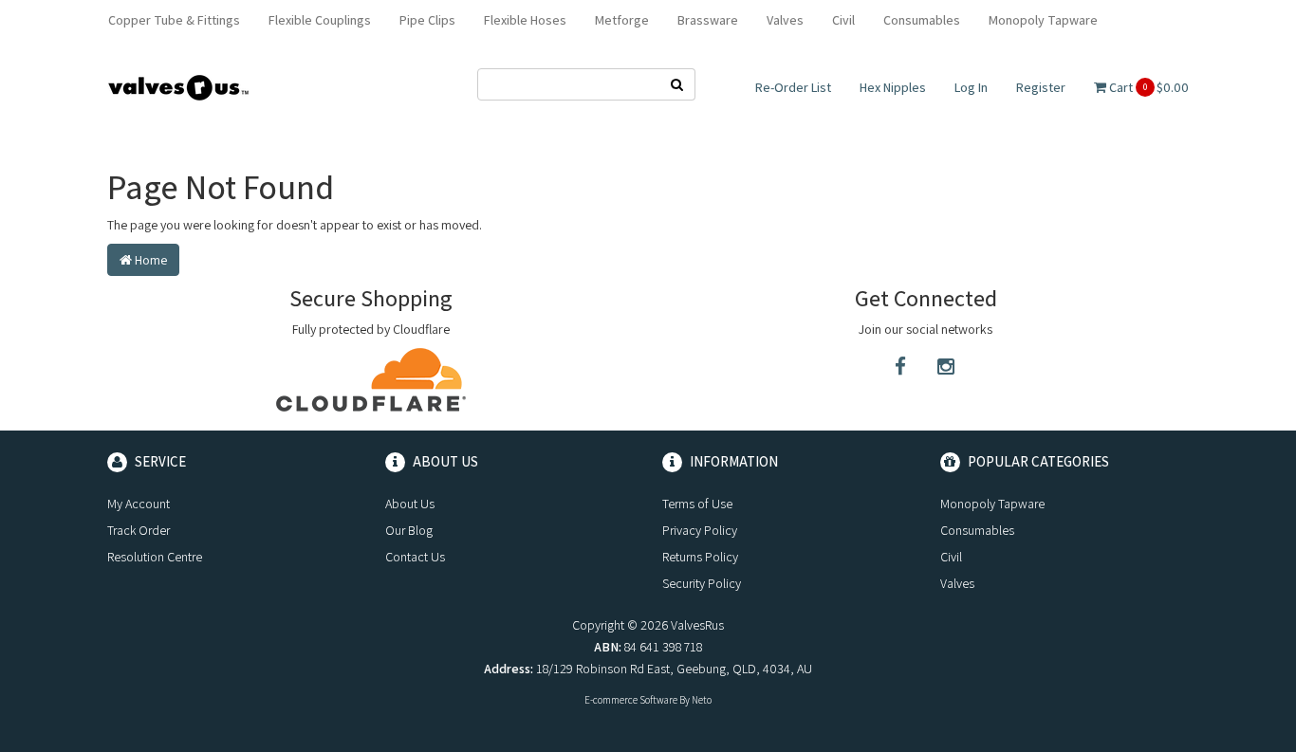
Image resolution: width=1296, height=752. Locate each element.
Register (1040, 87)
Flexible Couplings (319, 19)
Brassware (707, 19)
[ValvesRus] (178, 86)
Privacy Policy (699, 530)
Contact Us (415, 556)
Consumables (921, 19)
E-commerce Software (630, 699)
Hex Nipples (893, 87)
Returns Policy (700, 556)
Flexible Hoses (525, 19)
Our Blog (409, 530)
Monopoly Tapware (1043, 19)
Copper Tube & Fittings (174, 19)
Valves (785, 19)
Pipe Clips (427, 19)
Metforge (622, 19)
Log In (971, 87)
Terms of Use (697, 503)
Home (149, 259)
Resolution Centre (154, 556)
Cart (1147, 87)
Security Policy (701, 583)
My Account (138, 503)
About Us (410, 503)
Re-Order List (793, 87)
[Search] (677, 84)
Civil (843, 19)
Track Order (138, 530)
